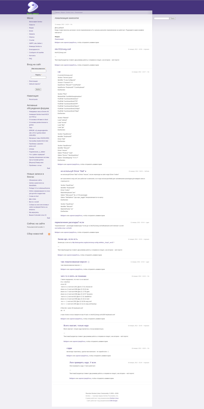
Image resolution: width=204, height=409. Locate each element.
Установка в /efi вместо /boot (38, 119)
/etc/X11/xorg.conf (63, 49)
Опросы (31, 37)
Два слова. (32, 199)
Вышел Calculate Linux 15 (37, 215)
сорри (69, 348)
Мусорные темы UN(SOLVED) (39, 138)
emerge (31, 149)
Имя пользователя (39, 68)
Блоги (31, 31)
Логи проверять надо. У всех (83, 362)
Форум (31, 28)
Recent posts (33, 99)
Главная (57, 12)
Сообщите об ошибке (36, 52)
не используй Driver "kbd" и (73, 171)
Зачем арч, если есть (68, 239)
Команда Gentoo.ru (35, 46)
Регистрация (33, 81)
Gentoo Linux (70, 12)
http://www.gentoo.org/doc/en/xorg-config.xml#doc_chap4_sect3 (92, 242)
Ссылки (31, 40)
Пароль (38, 75)
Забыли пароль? (34, 84)
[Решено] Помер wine (36, 162)
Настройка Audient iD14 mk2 (38, 141)
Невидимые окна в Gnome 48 (39, 111)
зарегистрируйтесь (70, 42)
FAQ (30, 59)
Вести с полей (34, 202)
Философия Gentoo (35, 22)
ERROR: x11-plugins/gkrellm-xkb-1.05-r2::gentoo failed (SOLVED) (38, 133)
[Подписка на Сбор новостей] (49, 233)
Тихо (30, 127)
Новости (32, 25)
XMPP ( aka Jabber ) (35, 43)
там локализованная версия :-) (75, 262)
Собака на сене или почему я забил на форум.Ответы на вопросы (39, 207)
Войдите (58, 42)
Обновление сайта (35, 180)
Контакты (32, 55)
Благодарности (34, 49)
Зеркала (32, 34)
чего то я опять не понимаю (73, 276)
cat (59, 72)
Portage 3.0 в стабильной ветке (39, 188)
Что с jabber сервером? (37, 154)
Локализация (79, 12)
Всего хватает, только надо (76, 325)
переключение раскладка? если (69, 222)
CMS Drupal (113, 401)
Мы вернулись (34, 212)
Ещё (48, 168)
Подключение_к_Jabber (37, 152)
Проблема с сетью (35, 165)
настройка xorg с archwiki (63, 228)
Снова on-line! (34, 196)
